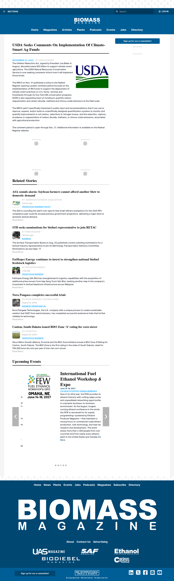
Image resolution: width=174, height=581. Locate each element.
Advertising (100, 541)
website (25, 130)
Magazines (50, 29)
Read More (17, 220)
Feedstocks (28, 207)
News (47, 484)
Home (34, 29)
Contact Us (84, 541)
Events (111, 29)
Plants (81, 29)
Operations (37, 306)
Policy (47, 207)
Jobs (123, 29)
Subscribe (119, 484)
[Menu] (4, 11)
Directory (137, 29)
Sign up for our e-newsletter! (137, 41)
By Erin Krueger (31, 231)
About (70, 541)
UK (44, 306)
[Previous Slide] (15, 416)
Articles (67, 29)
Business (39, 207)
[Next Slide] (106, 416)
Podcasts (96, 29)
